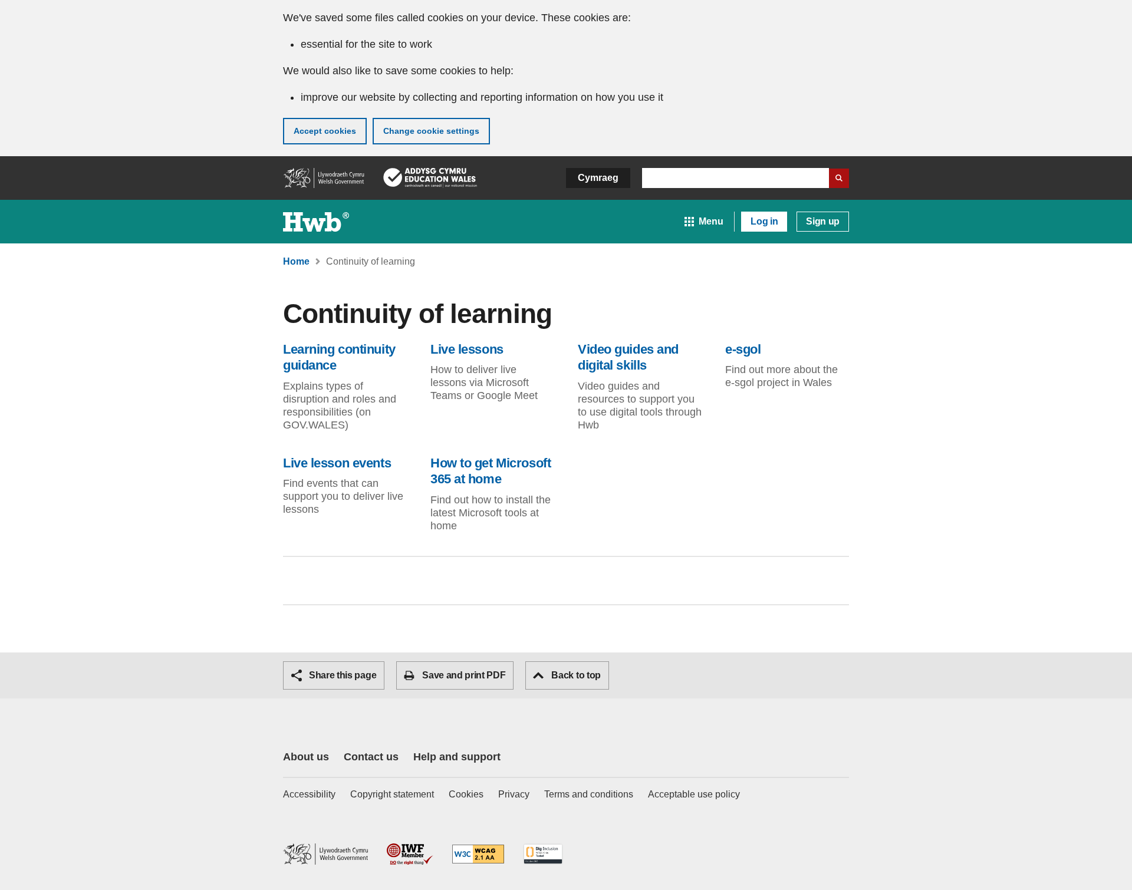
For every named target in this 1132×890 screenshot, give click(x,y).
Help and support (457, 757)
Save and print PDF (463, 675)
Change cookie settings (431, 131)
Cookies (466, 794)
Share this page (342, 675)
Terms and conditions (588, 794)
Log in (764, 221)
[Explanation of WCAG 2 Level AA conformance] (478, 854)
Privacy (513, 794)
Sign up (823, 221)
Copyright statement (392, 794)
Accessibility (309, 794)
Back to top (575, 675)
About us (306, 757)
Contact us (371, 757)
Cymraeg (598, 178)
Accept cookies (325, 131)
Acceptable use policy (694, 794)
